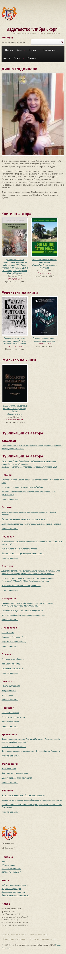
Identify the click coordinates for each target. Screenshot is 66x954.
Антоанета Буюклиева (15, 343)
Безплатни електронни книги (15, 895)
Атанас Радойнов (48, 266)
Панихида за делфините (13, 659)
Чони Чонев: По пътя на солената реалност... (23, 615)
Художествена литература (15, 885)
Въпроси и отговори (11, 871)
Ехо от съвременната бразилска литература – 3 (25, 519)
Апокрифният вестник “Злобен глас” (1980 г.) (23, 795)
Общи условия (8, 865)
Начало (9, 50)
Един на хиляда (9, 768)
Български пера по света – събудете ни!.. (21, 585)
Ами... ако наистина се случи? (15, 773)
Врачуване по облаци (11, 663)
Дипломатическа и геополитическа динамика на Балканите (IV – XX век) (15, 262)
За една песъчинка (10, 721)
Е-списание (48, 50)
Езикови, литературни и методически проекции (44, 339)
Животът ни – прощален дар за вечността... (23, 553)
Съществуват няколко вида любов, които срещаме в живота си (32, 800)
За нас (16, 58)
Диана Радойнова (40, 265)
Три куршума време (11, 685)
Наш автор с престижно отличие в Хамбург (22, 487)
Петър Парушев (15, 273)
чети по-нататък (10, 499)
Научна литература (11, 888)
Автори (6, 58)
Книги (18, 50)
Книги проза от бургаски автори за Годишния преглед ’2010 (29, 466)
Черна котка (7, 695)
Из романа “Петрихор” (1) (14, 637)
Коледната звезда (10, 712)
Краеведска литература (13, 892)
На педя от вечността (12, 668)
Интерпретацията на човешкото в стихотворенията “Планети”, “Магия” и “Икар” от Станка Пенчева (28, 579)
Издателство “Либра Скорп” (33, 29)
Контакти (31, 58)
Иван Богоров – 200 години (14, 746)
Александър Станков (11, 267)
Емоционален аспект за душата (17, 777)
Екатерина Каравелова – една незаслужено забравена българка (31, 523)
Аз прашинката (9, 690)
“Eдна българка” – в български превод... (20, 548)
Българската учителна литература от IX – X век (15, 339)
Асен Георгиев (20, 270)
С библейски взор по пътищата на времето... (23, 610)
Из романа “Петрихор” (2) (14, 641)
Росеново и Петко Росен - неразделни (44, 261)
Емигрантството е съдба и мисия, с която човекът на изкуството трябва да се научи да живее (28, 604)
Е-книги (31, 50)
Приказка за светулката (13, 717)
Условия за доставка (11, 868)
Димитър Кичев (14, 414)
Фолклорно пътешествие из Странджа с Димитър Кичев (15, 408)
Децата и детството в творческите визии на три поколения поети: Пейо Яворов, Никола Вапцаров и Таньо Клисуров (31, 572)
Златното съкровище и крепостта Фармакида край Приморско (31, 751)
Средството (8, 632)
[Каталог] (9, 13)
